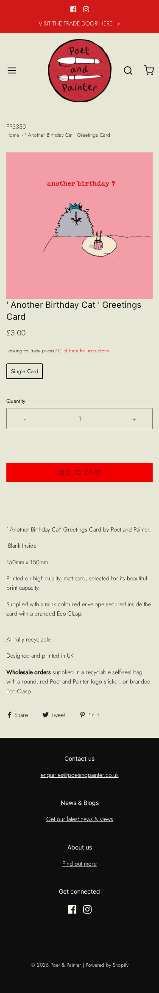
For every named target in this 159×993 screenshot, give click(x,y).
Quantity (15, 401)
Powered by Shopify (107, 965)
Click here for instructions (83, 350)
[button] (79, 225)
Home (12, 135)
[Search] (128, 70)
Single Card (24, 371)
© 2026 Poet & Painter (56, 965)
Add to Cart (79, 472)
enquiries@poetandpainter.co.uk (80, 775)
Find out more (79, 863)
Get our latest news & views (79, 819)
